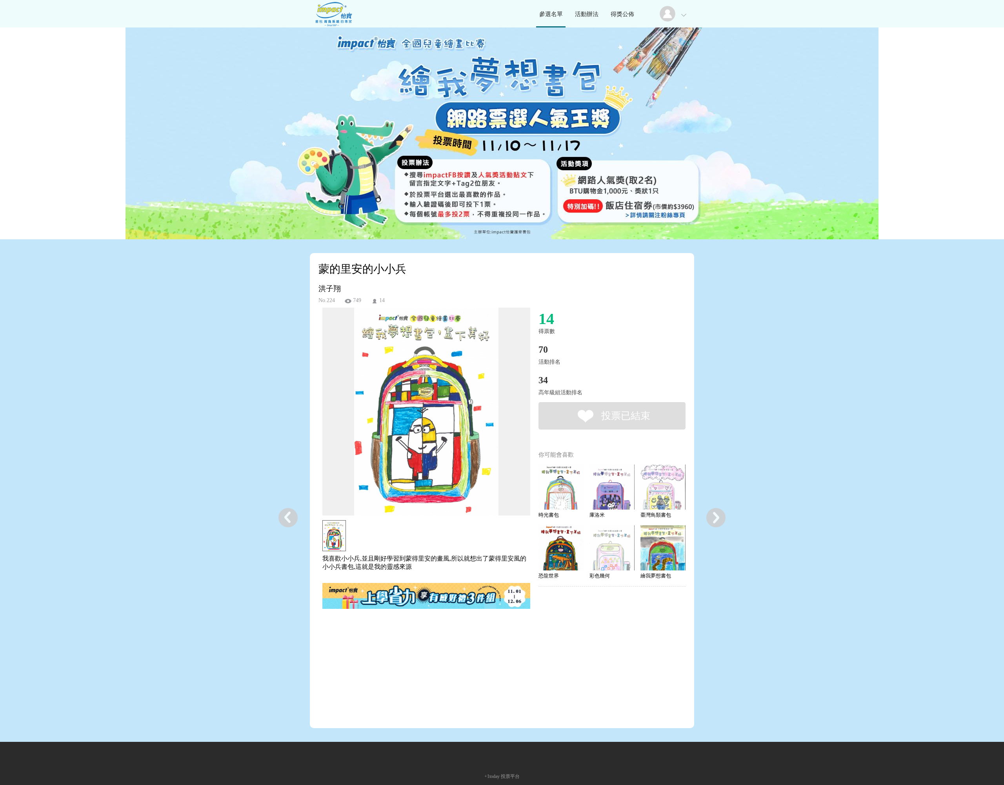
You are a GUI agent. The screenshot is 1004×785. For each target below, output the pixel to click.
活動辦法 (586, 14)
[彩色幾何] (612, 547)
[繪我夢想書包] (663, 547)
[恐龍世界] (561, 547)
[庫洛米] (612, 487)
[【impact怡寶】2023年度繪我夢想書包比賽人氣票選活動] (333, 25)
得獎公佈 (622, 14)
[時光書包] (561, 487)
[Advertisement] (414, 653)
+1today (492, 776)
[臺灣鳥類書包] (663, 487)
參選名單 (551, 14)
